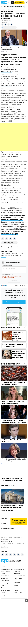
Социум (16, 583)
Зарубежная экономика (17, 572)
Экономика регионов (6, 583)
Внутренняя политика (7, 569)
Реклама (3, 526)
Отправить (14, 280)
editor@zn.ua (4, 547)
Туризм (16, 590)
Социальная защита (19, 569)
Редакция (3, 523)
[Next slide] (25, 7)
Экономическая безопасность (18, 579)
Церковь (3, 592)
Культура (3, 595)
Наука (2, 585)
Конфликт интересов (19, 575)
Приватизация (5, 580)
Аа (12, 2)
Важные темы (5, 6)
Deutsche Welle (6, 85)
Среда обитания (5, 590)
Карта (2, 531)
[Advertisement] (14, 137)
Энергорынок (4, 578)
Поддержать (20, 2)
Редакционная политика (7, 528)
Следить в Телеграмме (15, 302)
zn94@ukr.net (20, 543)
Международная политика (5, 572)
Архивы (3, 521)
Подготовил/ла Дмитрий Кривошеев (12, 247)
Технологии (4, 587)
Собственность (18, 592)
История (16, 585)
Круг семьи (17, 588)
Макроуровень (5, 575)
